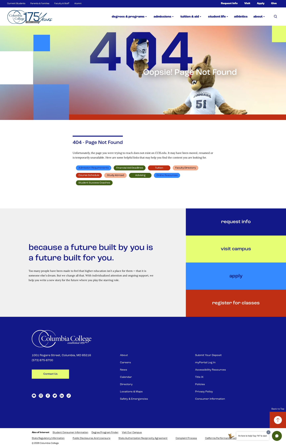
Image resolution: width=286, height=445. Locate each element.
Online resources (167, 175)
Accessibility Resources (210, 370)
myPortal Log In (205, 362)
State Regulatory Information (48, 438)
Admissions (162, 16)
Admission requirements (93, 168)
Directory (126, 384)
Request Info (229, 3)
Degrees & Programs (128, 16)
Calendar (126, 377)
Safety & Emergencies (134, 399)
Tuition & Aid (189, 16)
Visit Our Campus (132, 432)
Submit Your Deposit (208, 355)
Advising (140, 175)
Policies (200, 384)
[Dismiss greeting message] (268, 432)
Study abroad (115, 175)
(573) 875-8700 (42, 360)
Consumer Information (210, 399)
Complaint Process (186, 438)
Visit (247, 3)
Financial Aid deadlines (129, 168)
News (123, 370)
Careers (125, 362)
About (124, 355)
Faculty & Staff (61, 3)
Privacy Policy (204, 391)
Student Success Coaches (94, 183)
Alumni (77, 3)
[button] (277, 436)
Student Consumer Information (70, 432)
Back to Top (277, 409)
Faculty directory (185, 168)
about (257, 16)
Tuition (159, 168)
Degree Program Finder (105, 432)
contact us (50, 374)
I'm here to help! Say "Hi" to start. (252, 436)
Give (274, 3)
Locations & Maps (131, 391)
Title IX (199, 377)
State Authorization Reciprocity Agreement (143, 438)
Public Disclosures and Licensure (91, 438)
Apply (260, 3)
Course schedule (88, 175)
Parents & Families (39, 3)
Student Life (217, 16)
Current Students (16, 3)
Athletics (241, 16)
